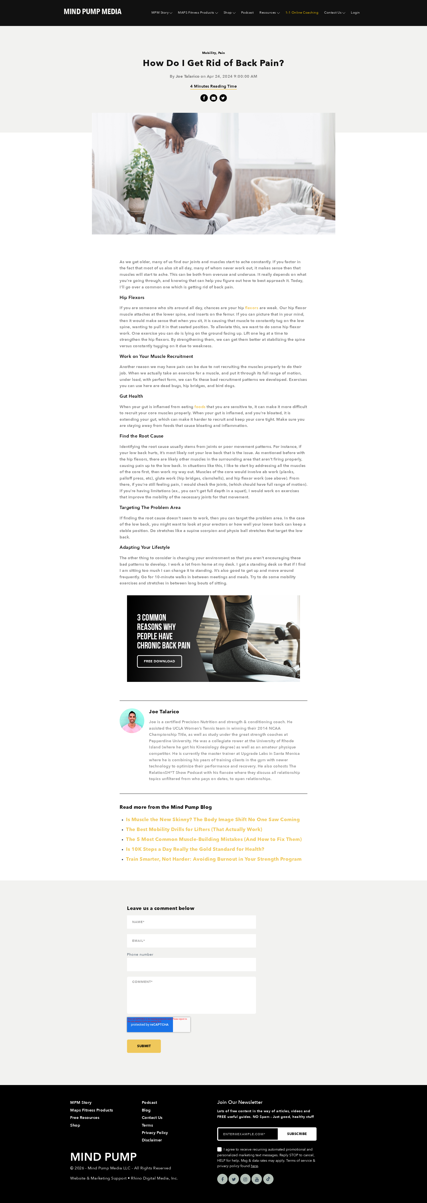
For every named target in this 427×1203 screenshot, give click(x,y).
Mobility (209, 53)
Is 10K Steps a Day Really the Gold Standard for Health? (195, 849)
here (254, 1166)
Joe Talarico (188, 76)
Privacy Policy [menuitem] (155, 1132)
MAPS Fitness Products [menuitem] (196, 12)
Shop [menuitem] (228, 12)
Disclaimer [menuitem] (152, 1140)
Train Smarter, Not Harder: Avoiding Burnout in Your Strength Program (213, 859)
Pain (221, 53)
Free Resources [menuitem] (84, 1117)
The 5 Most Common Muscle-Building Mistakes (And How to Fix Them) (214, 839)
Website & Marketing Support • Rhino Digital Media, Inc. (124, 1178)
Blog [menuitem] (146, 1110)
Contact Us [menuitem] (333, 12)
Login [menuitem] (355, 12)
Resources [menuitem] (267, 12)
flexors (251, 308)
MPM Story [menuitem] (160, 12)
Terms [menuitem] (147, 1125)
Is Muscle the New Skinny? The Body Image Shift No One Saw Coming (213, 819)
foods (200, 407)
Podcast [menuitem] (247, 12)
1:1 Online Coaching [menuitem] (302, 12)
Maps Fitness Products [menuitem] (91, 1110)
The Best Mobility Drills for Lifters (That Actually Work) (194, 829)
